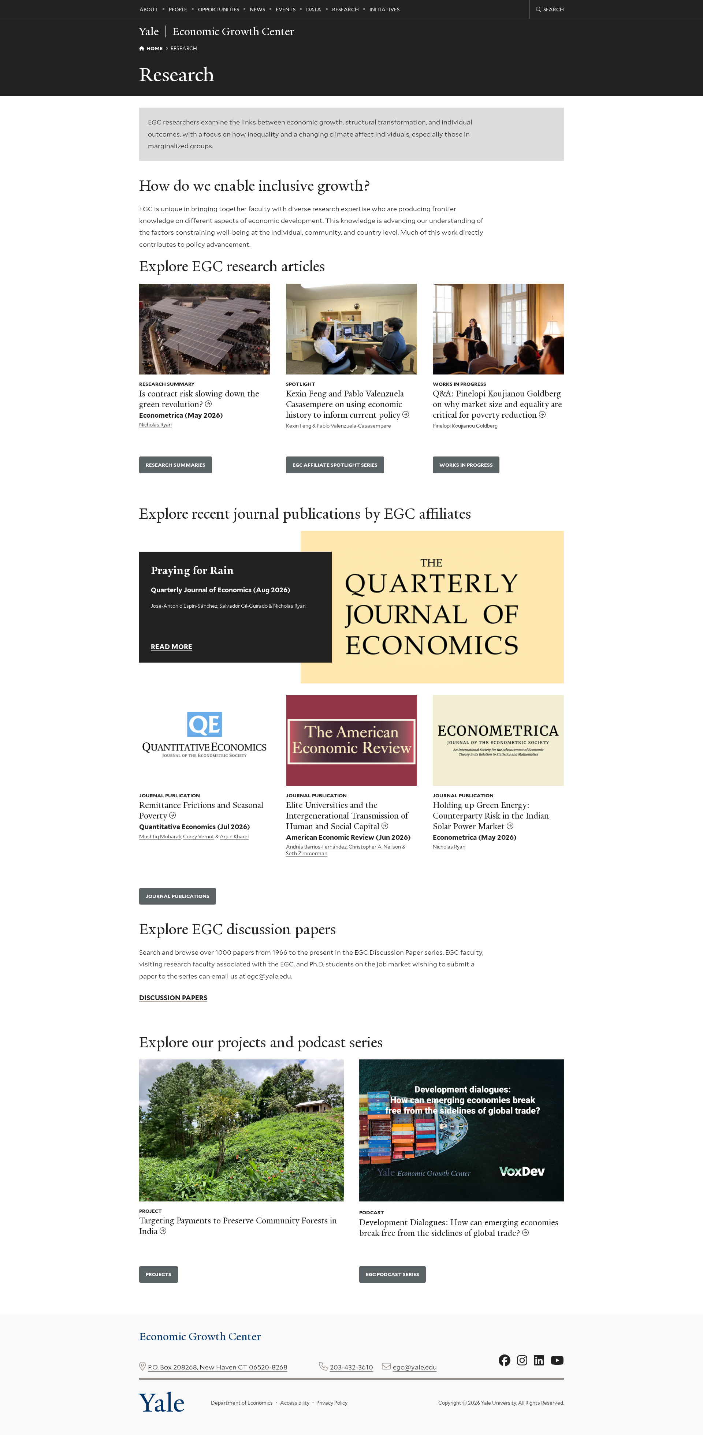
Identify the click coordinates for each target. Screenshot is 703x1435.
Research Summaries (175, 465)
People (178, 9)
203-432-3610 (351, 1367)
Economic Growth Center (233, 31)
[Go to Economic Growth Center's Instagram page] (522, 1360)
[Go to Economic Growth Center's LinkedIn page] (539, 1360)
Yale (162, 1402)
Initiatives (384, 9)
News (257, 9)
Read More (171, 647)
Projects (158, 1274)
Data (313, 9)
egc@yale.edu (415, 1367)
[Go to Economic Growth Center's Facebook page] (504, 1360)
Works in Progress (466, 465)
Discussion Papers (173, 998)
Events (285, 9)
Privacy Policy (331, 1403)
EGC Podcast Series (392, 1274)
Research (345, 9)
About (149, 9)
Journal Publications (177, 896)
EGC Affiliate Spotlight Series (335, 465)
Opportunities (218, 9)
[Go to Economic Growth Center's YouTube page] (557, 1360)
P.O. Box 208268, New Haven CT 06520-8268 (217, 1367)
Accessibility (294, 1403)
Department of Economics (242, 1403)
